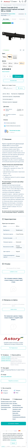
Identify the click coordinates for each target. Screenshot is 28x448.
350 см (5, 66)
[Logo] (7, 1)
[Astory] (13, 339)
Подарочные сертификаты (19, 417)
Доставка (15, 403)
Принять (13, 443)
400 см (10, 66)
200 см (10, 63)
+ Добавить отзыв (13, 271)
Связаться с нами (17, 409)
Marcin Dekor (12, 13)
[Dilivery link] (22, 110)
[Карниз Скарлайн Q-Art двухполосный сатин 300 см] (4, 57)
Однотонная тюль (5, 405)
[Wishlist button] (20, 50)
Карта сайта (15, 413)
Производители (16, 415)
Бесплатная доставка (15, 130)
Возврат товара (16, 411)
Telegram (18, 390)
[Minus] (5, 76)
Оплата (14, 401)
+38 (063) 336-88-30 (5, 358)
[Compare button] (23, 50)
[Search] (22, 1)
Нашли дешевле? (5, 71)
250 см (16, 63)
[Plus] (10, 76)
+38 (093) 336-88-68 (5, 356)
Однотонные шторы (6, 407)
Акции (14, 419)
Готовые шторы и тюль (6, 401)
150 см (5, 63)
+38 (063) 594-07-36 (5, 360)
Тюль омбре (4, 409)
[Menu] (1, 1)
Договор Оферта (17, 405)
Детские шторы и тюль (6, 403)
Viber (17, 392)
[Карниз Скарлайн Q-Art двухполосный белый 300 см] (15, 57)
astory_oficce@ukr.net (6, 376)
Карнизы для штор (7, 4)
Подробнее (13, 440)
